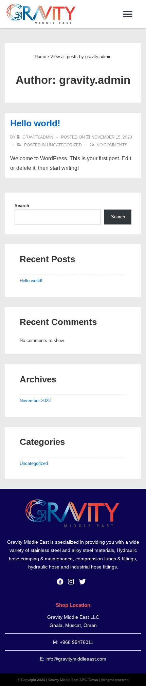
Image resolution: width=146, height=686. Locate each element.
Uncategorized (64, 145)
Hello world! (35, 123)
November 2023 (35, 400)
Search (22, 205)
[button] (127, 14)
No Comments (111, 145)
